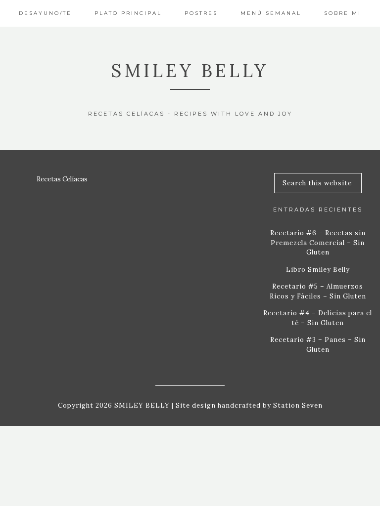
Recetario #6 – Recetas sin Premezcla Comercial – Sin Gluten (318, 242)
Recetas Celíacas (62, 179)
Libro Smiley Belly (318, 269)
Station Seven (297, 405)
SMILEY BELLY (190, 70)
